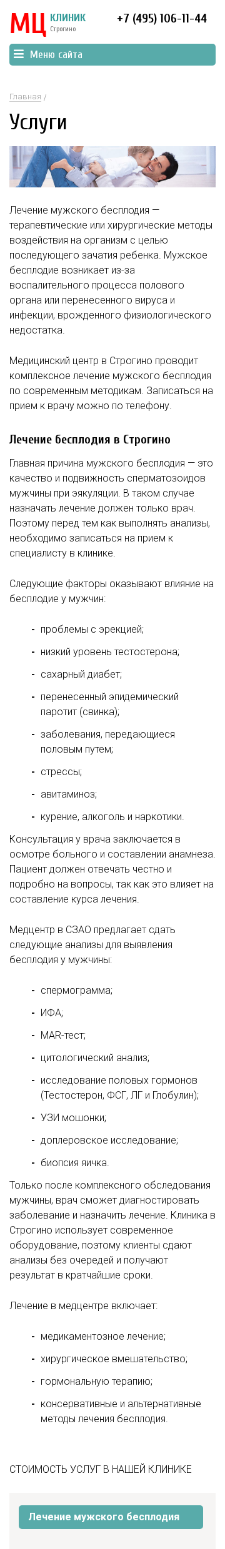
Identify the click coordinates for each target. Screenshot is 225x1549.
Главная (25, 96)
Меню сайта (56, 54)
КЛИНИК (47, 24)
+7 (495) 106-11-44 (162, 18)
